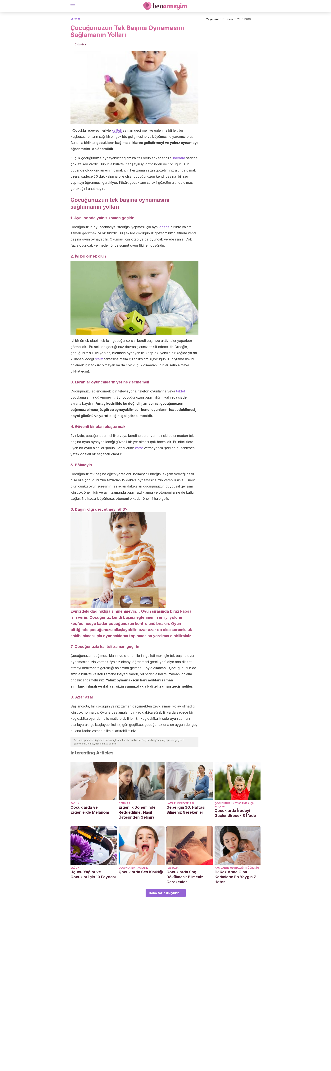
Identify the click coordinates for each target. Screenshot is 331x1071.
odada (164, 227)
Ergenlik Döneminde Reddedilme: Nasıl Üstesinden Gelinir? (137, 812)
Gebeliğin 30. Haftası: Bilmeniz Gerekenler (186, 810)
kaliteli (117, 130)
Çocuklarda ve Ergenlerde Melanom (89, 810)
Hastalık (172, 867)
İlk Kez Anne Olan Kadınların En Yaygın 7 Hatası (235, 877)
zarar (139, 448)
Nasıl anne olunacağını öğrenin (237, 867)
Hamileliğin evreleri (180, 803)
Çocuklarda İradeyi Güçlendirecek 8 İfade (235, 813)
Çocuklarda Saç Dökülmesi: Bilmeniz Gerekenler (184, 877)
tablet (180, 391)
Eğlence (75, 18)
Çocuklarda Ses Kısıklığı (141, 872)
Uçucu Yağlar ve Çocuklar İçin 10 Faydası (93, 874)
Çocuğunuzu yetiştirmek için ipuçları (235, 805)
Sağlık (74, 803)
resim (99, 359)
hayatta (179, 158)
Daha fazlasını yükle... (165, 893)
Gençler (124, 803)
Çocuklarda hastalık (133, 867)
